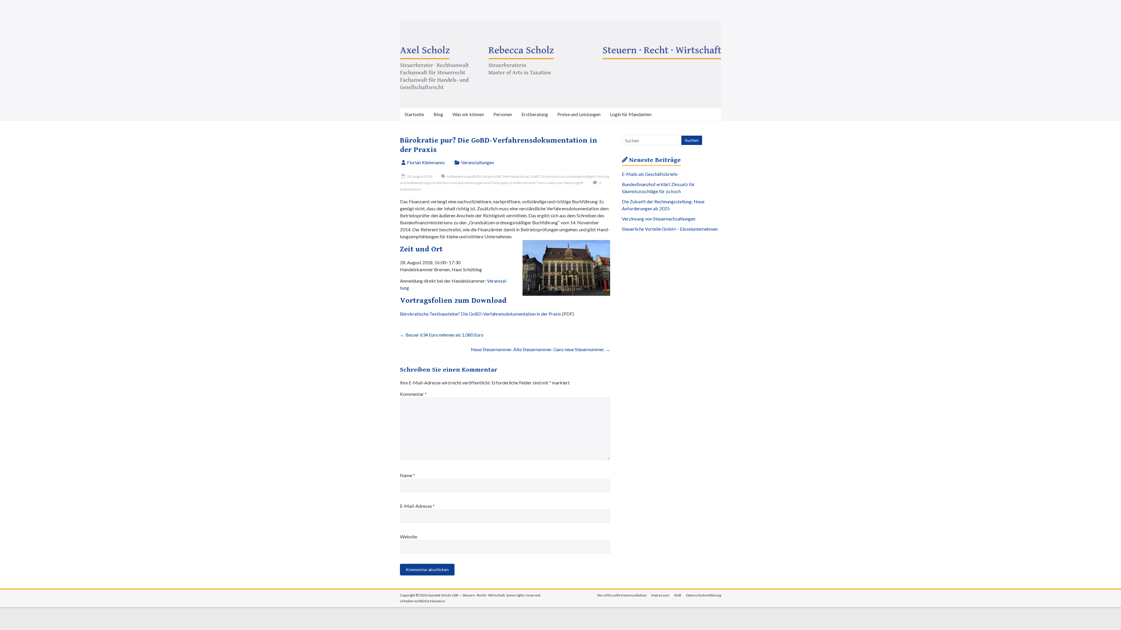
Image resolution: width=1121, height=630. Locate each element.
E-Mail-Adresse (417, 506)
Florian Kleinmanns (426, 162)
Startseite (414, 114)
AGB (677, 595)
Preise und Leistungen (578, 114)
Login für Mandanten (631, 114)
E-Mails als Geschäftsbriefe (650, 174)
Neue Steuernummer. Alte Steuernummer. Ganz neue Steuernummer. (540, 349)
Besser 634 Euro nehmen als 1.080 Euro (441, 334)
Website (408, 536)
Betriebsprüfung (516, 176)
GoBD (534, 176)
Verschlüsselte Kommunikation (622, 595)
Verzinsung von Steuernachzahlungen (658, 218)
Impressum (660, 595)
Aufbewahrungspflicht (464, 176)
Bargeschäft (492, 176)
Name (407, 475)
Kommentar (413, 394)
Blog (438, 114)
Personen (502, 114)
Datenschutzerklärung (703, 595)
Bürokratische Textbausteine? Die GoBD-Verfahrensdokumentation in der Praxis (480, 313)
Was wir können (468, 114)
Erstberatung (534, 114)
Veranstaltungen (477, 162)
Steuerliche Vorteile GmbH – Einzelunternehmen (670, 229)
